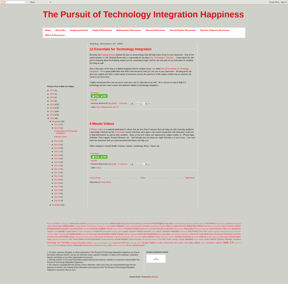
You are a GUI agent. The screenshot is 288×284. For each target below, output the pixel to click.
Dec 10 (57, 176)
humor (154, 231)
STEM (159, 239)
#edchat (50, 223)
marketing (61, 234)
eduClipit (94, 100)
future (229, 229)
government (107, 231)
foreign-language (203, 229)
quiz (139, 237)
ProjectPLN (118, 237)
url (157, 243)
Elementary (94, 229)
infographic (167, 231)
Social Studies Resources (183, 30)
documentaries (216, 226)
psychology (126, 237)
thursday (81, 243)
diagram (163, 226)
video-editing (188, 243)
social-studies (121, 239)
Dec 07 (57, 186)
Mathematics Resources (128, 30)
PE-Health (200, 234)
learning (222, 231)
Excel (115, 229)
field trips (149, 229)
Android (113, 223)
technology (51, 243)
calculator (195, 223)
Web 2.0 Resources (55, 35)
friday (225, 229)
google (61, 231)
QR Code (134, 237)
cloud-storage (57, 226)
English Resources (102, 30)
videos (98, 168)
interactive (183, 231)
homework (147, 231)
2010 (52, 115)
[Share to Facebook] (146, 103)
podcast (220, 234)
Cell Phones (211, 223)
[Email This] (138, 103)
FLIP (194, 229)
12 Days (63, 223)
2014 (52, 101)
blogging (160, 223)
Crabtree (127, 226)
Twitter (152, 242)
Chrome (219, 223)
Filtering (176, 229)
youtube (141, 245)
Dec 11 (57, 173)
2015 (52, 97)
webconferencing (53, 245)
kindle (210, 231)
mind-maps (93, 234)
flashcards (188, 229)
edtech (238, 226)
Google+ (80, 231)
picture (211, 234)
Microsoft (85, 234)
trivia (138, 243)
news (159, 234)
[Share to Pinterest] (149, 103)
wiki (110, 245)
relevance (164, 237)
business (188, 223)
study (196, 239)
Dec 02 (57, 197)
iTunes (204, 231)
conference (101, 226)
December (56, 121)
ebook (224, 226)
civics (224, 223)
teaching (228, 239)
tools (127, 243)
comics (83, 226)
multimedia (133, 234)
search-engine (235, 237)
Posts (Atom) (106, 182)
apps (119, 223)
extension (120, 229)
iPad (190, 231)
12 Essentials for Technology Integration (121, 49)
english (102, 228)
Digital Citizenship (179, 226)
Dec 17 (57, 152)
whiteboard (98, 245)
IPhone (195, 231)
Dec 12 (57, 169)
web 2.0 (116, 107)
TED (58, 243)
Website (70, 245)
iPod (200, 231)
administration (75, 223)
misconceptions (104, 234)
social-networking (107, 239)
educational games (76, 229)
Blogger (155, 277)
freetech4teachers (215, 229)
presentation (64, 237)
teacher (213, 239)
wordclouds (122, 245)
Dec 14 (57, 162)
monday (120, 234)
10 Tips (56, 223)
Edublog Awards (108, 55)
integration (175, 231)
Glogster (50, 231)
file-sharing (157, 229)
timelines (89, 243)
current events (136, 226)
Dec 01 (57, 201)
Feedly (136, 229)
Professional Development (103, 237)
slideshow (55, 239)
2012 (52, 108)
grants (120, 231)
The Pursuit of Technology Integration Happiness (143, 14)
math (67, 234)
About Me (60, 30)
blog (97, 107)
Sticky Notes (166, 239)
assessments (129, 223)
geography (236, 229)
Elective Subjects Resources (215, 30)
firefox (181, 229)
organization (185, 234)
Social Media (78, 239)
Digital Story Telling (195, 226)
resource (178, 237)
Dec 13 (57, 166)
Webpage (63, 245)
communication (91, 226)
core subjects (117, 226)
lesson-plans (230, 231)
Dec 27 (57, 128)
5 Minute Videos (102, 124)
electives (87, 229)
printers (90, 237)
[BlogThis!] (140, 103)
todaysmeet (116, 243)
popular (229, 234)
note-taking (166, 234)
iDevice (159, 231)
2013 (52, 104)
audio (136, 223)
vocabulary (210, 243)
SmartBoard (64, 239)
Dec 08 (57, 183)
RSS (196, 237)
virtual (203, 243)
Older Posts (190, 178)
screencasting (223, 237)
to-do (110, 243)
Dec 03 (57, 194)
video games (178, 243)
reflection (151, 237)
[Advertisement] (144, 117)
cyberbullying (154, 226)
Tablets (207, 239)
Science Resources (155, 30)
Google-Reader (71, 231)
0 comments (122, 164)
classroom (230, 223)
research (171, 237)
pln (216, 234)
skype (49, 239)
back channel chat (145, 223)
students (189, 239)
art (123, 223)
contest (108, 226)
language (216, 231)
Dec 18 (57, 148)
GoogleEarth (97, 231)
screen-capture (212, 237)
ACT (67, 223)
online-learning (175, 234)
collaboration (68, 226)
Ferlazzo (142, 229)
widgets (105, 245)
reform (158, 237)
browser (176, 223)
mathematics (76, 234)
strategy (181, 239)
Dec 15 (57, 159)
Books (171, 223)
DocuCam (206, 226)
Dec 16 (57, 155)
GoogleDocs (88, 231)
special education (135, 239)
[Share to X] (143, 103)
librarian (238, 231)
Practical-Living (52, 237)
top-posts (133, 243)
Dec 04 (57, 190)
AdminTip (83, 223)
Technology (120, 132)
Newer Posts (95, 178)
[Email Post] (131, 103)
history (140, 231)
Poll (225, 234)
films (171, 229)
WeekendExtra (88, 245)
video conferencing (166, 243)
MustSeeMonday (150, 234)
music (140, 234)
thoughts (74, 243)
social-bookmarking (93, 239)
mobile (114, 234)
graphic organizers (130, 231)
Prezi (72, 237)
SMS (70, 239)
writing (135, 245)
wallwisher (218, 243)
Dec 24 (57, 141)
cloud (49, 226)
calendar (202, 223)
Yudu (153, 69)
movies (126, 234)
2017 (52, 90)
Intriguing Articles (79, 30)
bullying (182, 223)
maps (56, 234)
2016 (52, 94)
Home (48, 30)
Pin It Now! (95, 93)
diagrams (169, 226)
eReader (109, 229)
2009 (52, 118)
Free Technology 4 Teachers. (162, 58)
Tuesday (144, 243)
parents (193, 234)
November (56, 205)
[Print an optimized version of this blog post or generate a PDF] (99, 97)
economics (231, 226)
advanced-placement (94, 223)
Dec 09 (57, 180)
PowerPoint (236, 234)
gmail (56, 231)
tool (123, 243)
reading (144, 237)
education (65, 229)
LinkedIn (50, 234)
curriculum (146, 226)
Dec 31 (57, 124)
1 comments (122, 103)
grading (114, 231)
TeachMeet (237, 239)
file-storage (165, 229)
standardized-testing (149, 239)
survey (201, 239)
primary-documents (81, 237)
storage (175, 239)
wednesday (78, 245)
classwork (237, 223)
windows (115, 245)
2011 (52, 111)
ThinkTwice (65, 243)
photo (206, 234)
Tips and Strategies (100, 243)
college (77, 226)
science (202, 236)
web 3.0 (238, 243)
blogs (166, 223)
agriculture (106, 223)
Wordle (129, 245)
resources (187, 237)
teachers (220, 239)
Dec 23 (57, 145)
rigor (193, 237)
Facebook (128, 229)
